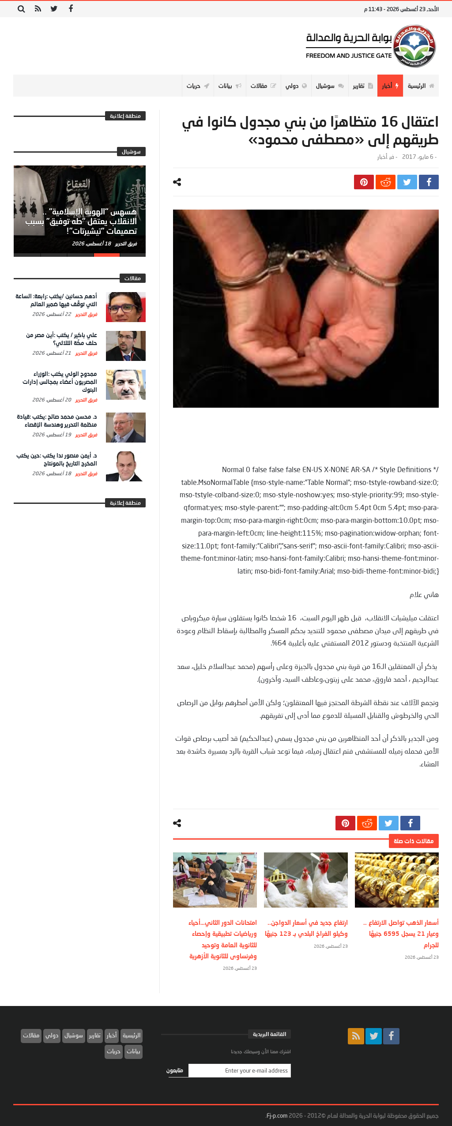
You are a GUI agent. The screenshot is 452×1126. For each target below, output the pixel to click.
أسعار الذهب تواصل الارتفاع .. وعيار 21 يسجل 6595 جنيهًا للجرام (401, 933)
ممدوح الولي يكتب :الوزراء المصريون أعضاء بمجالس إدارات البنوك (60, 381)
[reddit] (386, 182)
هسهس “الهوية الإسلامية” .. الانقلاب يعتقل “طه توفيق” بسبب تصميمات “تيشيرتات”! (81, 221)
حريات (114, 1051)
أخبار (382, 157)
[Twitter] (54, 9)
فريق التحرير (125, 243)
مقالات (31, 1035)
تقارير (95, 1035)
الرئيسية (131, 1035)
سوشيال (73, 1035)
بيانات (133, 1051)
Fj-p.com (277, 1115)
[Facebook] (70, 9)
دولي (51, 1035)
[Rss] (38, 9)
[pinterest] (364, 182)
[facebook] (429, 182)
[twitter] (407, 182)
